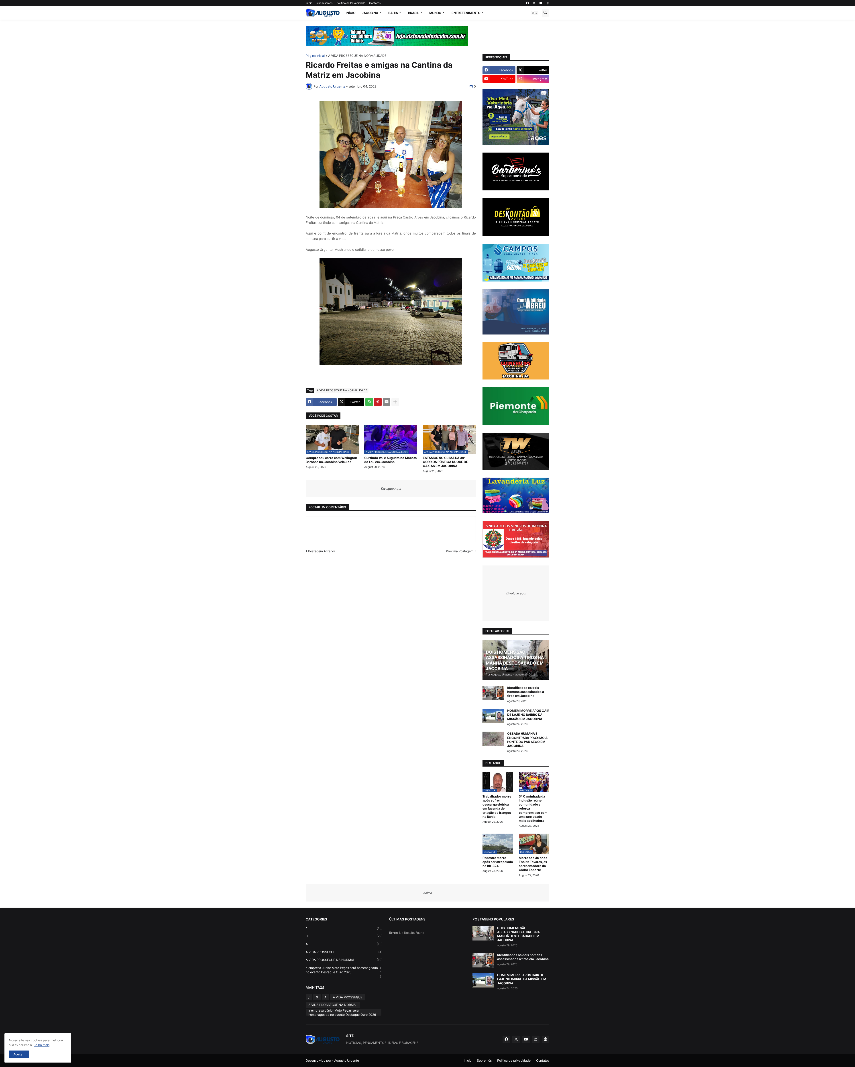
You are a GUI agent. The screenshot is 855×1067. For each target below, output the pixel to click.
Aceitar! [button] (18, 1054)
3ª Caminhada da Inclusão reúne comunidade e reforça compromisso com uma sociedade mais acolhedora (533, 808)
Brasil (413, 13)
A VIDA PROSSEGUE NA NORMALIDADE (357, 55)
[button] (534, 13)
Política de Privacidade (350, 3)
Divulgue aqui (516, 593)
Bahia (393, 13)
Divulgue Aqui (391, 488)
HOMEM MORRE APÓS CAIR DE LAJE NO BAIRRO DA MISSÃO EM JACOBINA (528, 714)
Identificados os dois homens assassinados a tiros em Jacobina (525, 692)
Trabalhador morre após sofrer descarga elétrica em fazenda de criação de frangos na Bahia (496, 806)
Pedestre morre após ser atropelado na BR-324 (497, 862)
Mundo (435, 13)
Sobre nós (484, 1060)
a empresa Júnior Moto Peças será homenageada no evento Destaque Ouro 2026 (344, 972)
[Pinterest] (378, 402)
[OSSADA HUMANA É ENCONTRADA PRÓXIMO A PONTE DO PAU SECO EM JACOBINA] (493, 739)
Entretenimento (466, 13)
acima (427, 893)
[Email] (386, 402)
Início (309, 3)
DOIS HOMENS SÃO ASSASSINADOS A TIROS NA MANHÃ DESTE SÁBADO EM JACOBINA (518, 934)
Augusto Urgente (346, 1060)
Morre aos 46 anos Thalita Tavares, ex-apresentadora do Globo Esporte (534, 864)
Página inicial (315, 55)
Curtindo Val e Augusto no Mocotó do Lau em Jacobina (390, 460)
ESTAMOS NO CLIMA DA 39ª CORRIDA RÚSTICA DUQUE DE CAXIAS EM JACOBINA (445, 462)
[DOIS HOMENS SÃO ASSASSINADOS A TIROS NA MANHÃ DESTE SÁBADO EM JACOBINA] (483, 933)
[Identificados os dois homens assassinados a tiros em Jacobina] (493, 693)
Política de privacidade (514, 1060)
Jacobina (370, 13)
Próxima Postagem (459, 551)
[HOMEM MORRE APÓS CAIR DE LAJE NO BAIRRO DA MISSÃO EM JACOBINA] (493, 716)
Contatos (375, 3)
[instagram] (535, 1039)
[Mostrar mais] (395, 402)
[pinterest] (548, 3)
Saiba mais (41, 1045)
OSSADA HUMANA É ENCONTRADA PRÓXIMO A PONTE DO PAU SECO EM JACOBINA (527, 740)
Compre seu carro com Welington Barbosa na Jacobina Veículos (331, 460)
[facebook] (527, 3)
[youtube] (541, 3)
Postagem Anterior (321, 551)
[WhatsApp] (369, 402)
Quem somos (324, 3)
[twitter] (534, 3)
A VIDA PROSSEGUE (344, 952)
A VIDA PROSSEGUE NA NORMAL (344, 960)
